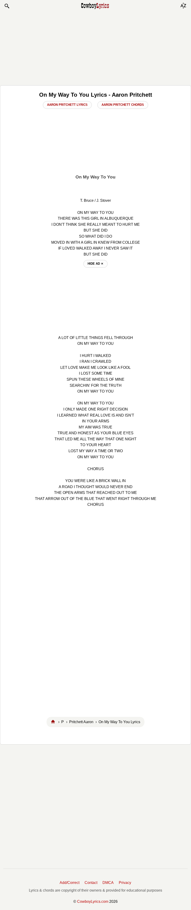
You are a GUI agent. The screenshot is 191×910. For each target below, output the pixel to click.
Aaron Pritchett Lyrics (67, 104)
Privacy (125, 883)
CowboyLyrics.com (92, 901)
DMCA (108, 883)
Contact (91, 883)
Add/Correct (69, 883)
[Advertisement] (95, 47)
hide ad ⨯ (95, 263)
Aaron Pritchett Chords (123, 104)
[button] (6, 6)
